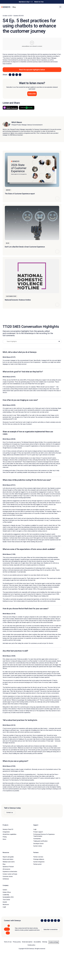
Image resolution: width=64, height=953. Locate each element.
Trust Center (6, 899)
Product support (38, 832)
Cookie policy (31, 945)
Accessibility (37, 942)
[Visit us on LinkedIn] (42, 920)
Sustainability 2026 (8, 897)
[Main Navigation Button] (60, 7)
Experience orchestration (10, 871)
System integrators (38, 862)
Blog (4, 864)
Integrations (6, 832)
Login (34, 829)
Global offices (7, 892)
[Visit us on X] (48, 920)
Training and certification (40, 841)
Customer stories (8, 876)
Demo (4, 839)
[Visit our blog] (58, 920)
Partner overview (38, 857)
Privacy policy (17, 942)
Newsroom (6, 904)
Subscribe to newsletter (51, 929)
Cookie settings (53, 942)
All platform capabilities (9, 834)
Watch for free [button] (39, 2)
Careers (5, 890)
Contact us (9, 812)
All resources (6, 869)
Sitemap (44, 942)
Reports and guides (8, 857)
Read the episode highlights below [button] (32, 70)
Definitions (6, 879)
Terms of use (8, 942)
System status (37, 846)
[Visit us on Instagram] (45, 920)
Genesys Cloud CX (8, 829)
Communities (37, 838)
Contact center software (10, 874)
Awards (5, 902)
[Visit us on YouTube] (55, 920)
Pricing (5, 837)
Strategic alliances (38, 859)
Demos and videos (8, 859)
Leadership (6, 894)
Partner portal (37, 864)
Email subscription (27, 942)
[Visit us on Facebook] (52, 920)
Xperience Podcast (8, 866)
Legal (4, 907)
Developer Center (38, 843)
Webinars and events (9, 862)
